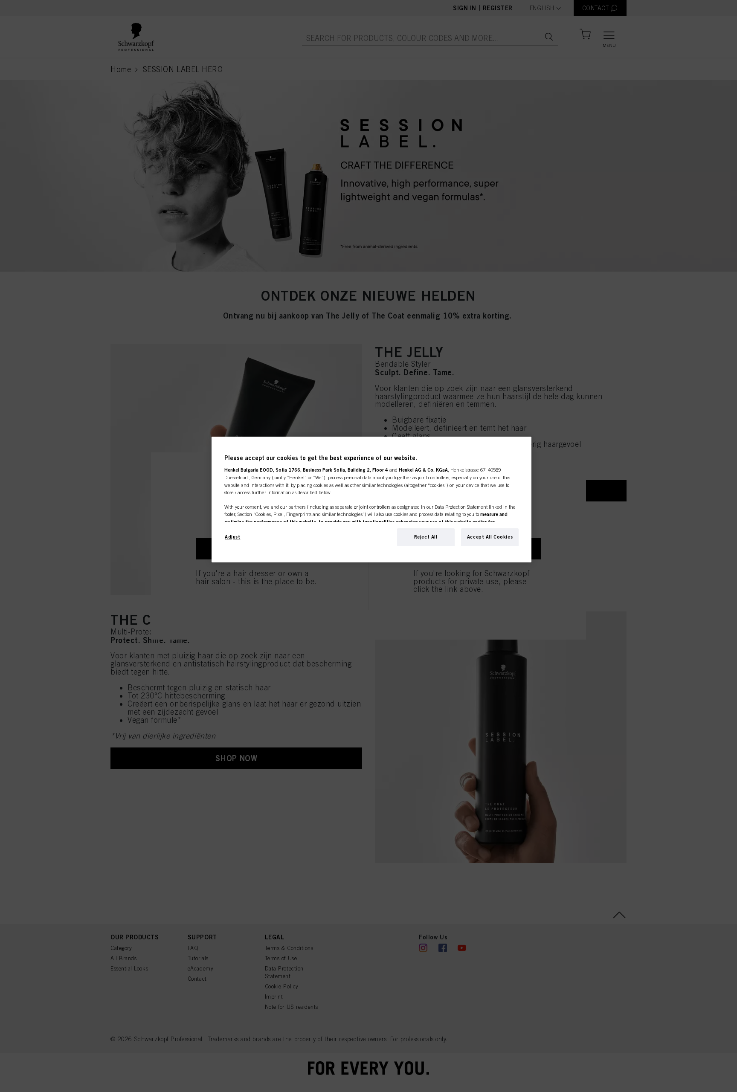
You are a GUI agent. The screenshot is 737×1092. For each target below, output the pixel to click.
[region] (371, 499)
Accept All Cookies (490, 537)
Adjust (232, 537)
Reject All (426, 537)
